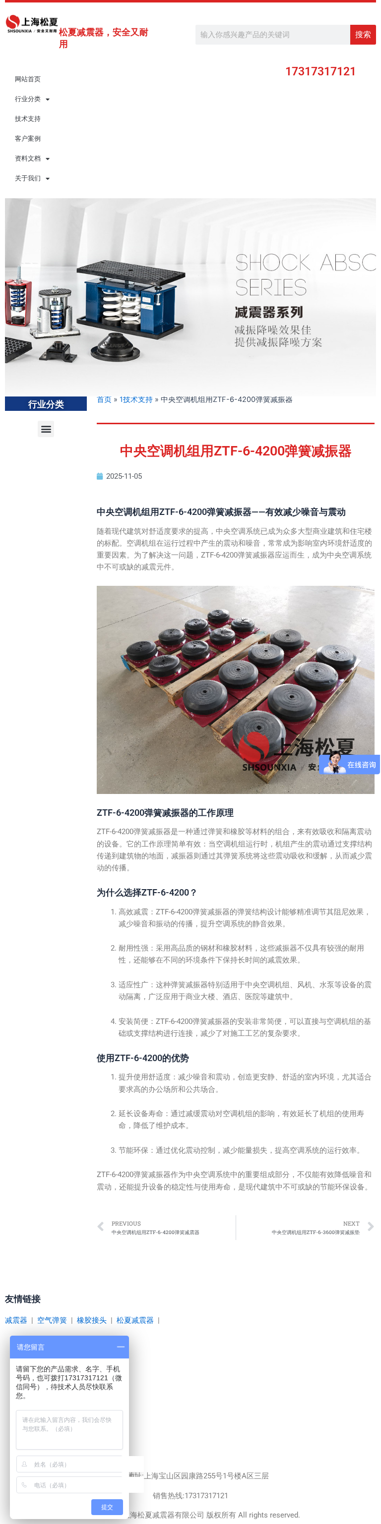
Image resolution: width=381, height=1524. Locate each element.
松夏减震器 (135, 1320)
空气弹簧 (52, 1320)
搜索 (363, 34)
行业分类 (28, 99)
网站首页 (28, 79)
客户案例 (28, 138)
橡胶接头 (92, 1320)
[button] (46, 429)
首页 (104, 399)
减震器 (16, 1320)
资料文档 (28, 158)
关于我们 (28, 178)
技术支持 (28, 118)
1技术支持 (136, 399)
